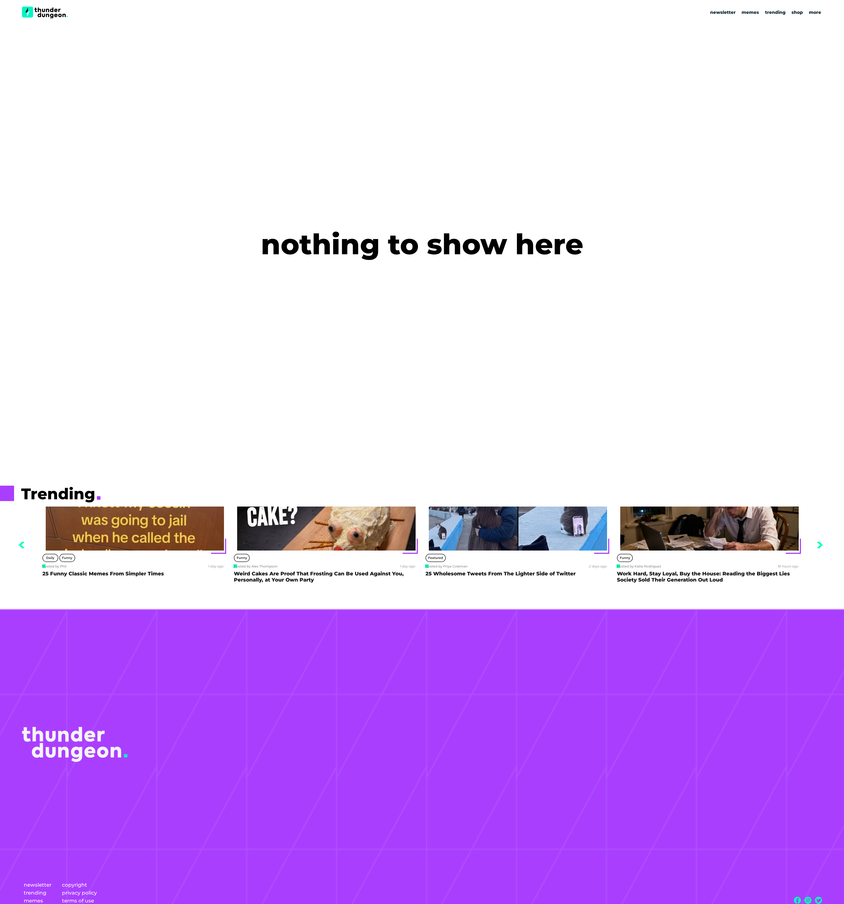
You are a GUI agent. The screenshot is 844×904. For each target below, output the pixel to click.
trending (775, 12)
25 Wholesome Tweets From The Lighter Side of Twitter (309, 574)
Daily (625, 558)
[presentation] (21, 545)
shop (797, 12)
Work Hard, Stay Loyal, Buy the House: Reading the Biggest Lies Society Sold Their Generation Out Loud (511, 577)
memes (750, 12)
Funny (50, 558)
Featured (243, 558)
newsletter (723, 12)
